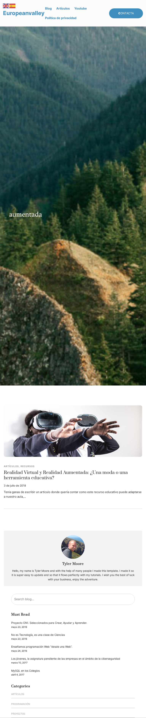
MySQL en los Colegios (25, 670)
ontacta (126, 13)
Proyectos (18, 713)
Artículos (11, 466)
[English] (6, 5)
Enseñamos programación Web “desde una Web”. (41, 646)
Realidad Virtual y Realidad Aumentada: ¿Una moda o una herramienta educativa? (66, 475)
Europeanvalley (23, 13)
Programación (20, 704)
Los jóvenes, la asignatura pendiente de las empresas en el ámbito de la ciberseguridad (65, 658)
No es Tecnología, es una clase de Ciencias (38, 634)
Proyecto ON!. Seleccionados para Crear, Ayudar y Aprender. (49, 622)
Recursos (28, 466)
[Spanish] (12, 5)
